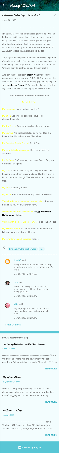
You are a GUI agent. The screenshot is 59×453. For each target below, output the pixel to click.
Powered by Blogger (31, 447)
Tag (42, 249)
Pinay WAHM (22, 5)
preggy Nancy (33, 75)
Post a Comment (13, 324)
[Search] (55, 5)
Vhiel (16, 304)
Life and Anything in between (22, 249)
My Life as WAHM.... (13, 377)
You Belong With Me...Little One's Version (23, 344)
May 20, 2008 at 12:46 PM (25, 318)
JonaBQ (17, 260)
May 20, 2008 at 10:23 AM (26, 274)
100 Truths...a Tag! (12, 410)
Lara (16, 282)
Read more (51, 368)
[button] (55, 15)
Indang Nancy (17, 85)
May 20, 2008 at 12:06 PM (25, 296)
